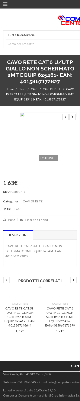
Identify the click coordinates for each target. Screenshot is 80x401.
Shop (22, 89)
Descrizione (18, 235)
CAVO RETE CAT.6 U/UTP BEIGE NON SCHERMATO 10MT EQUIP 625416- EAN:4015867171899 (60, 316)
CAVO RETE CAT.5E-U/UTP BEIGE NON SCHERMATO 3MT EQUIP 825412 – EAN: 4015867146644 (19, 316)
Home (9, 89)
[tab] (18, 235)
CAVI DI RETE (52, 89)
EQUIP (18, 209)
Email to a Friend (36, 220)
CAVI (34, 89)
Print (11, 220)
